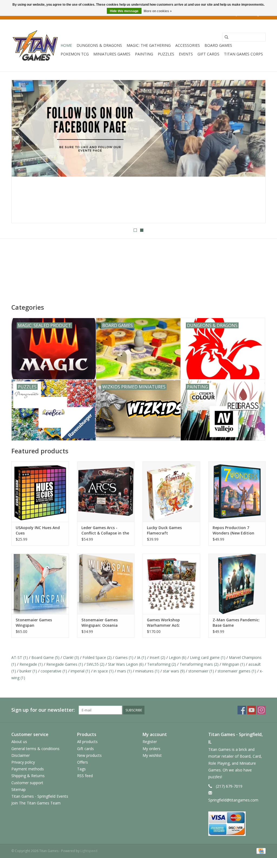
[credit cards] (237, 823)
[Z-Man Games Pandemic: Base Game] (237, 584)
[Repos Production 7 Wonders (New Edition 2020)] (237, 491)
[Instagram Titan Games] (261, 710)
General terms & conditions (35, 748)
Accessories (187, 45)
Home (66, 45)
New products (89, 755)
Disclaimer (20, 755)
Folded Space (97, 657)
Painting (144, 54)
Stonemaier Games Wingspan (34, 622)
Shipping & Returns (28, 775)
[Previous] (22, 153)
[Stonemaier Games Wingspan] (40, 584)
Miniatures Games (111, 54)
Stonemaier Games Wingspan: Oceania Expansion (99, 622)
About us (19, 741)
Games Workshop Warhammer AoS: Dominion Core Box (165, 622)
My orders (151, 748)
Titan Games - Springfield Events (39, 796)
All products (87, 741)
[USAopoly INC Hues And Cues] (40, 491)
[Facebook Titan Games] (242, 710)
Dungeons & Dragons (99, 45)
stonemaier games (236, 671)
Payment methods (27, 768)
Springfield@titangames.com (233, 800)
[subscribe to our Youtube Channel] (138, 151)
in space (104, 671)
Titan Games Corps (243, 54)
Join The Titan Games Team (36, 803)
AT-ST (19, 657)
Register (150, 741)
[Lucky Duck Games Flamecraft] (171, 491)
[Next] (255, 153)
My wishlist (152, 755)
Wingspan (233, 664)
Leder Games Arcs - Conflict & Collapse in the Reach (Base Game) (105, 530)
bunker (28, 671)
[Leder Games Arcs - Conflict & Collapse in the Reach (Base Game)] (106, 491)
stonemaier (201, 671)
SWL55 (95, 664)
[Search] (226, 37)
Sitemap (18, 789)
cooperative (54, 671)
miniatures (147, 671)
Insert (157, 657)
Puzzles (166, 54)
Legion (177, 657)
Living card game (207, 657)
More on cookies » (158, 11)
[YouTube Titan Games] (251, 710)
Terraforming (161, 664)
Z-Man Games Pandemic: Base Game (236, 622)
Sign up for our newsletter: (43, 710)
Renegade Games (64, 664)
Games (124, 657)
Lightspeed (88, 851)
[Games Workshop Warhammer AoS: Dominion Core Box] (171, 584)
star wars (174, 671)
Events (186, 54)
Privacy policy (23, 762)
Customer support (27, 782)
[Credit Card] (260, 850)
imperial (80, 671)
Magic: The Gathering (149, 45)
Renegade (31, 664)
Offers (82, 762)
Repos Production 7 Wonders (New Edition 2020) (233, 530)
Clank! (71, 657)
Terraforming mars (199, 664)
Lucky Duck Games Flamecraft (164, 530)
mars (124, 671)
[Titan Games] (35, 45)
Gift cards (208, 54)
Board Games (218, 45)
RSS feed (85, 775)
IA (141, 657)
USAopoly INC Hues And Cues (38, 530)
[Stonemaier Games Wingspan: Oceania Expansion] (106, 584)
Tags (81, 768)
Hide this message (124, 11)
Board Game (45, 657)
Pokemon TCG (75, 54)
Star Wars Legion (126, 664)
